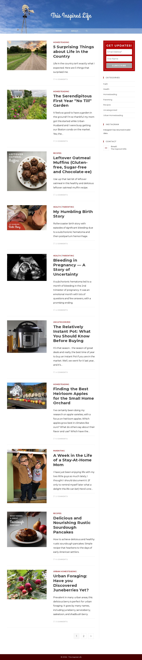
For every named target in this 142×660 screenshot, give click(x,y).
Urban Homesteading (65, 571)
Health (57, 207)
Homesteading (61, 42)
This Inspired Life (71, 16)
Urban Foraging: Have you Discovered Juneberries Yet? (71, 583)
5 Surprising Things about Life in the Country (73, 51)
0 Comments (62, 79)
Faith (105, 84)
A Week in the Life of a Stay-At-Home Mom (72, 460)
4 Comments (62, 195)
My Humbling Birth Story (73, 214)
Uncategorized (61, 322)
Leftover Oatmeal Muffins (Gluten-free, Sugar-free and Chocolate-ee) (72, 164)
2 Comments (62, 244)
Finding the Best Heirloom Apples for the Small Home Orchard (73, 395)
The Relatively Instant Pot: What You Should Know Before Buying (72, 333)
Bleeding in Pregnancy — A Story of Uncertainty (69, 267)
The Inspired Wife (118, 149)
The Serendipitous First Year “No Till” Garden (72, 101)
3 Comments (62, 622)
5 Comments (62, 439)
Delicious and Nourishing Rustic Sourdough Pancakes (72, 525)
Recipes (57, 153)
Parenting (68, 207)
